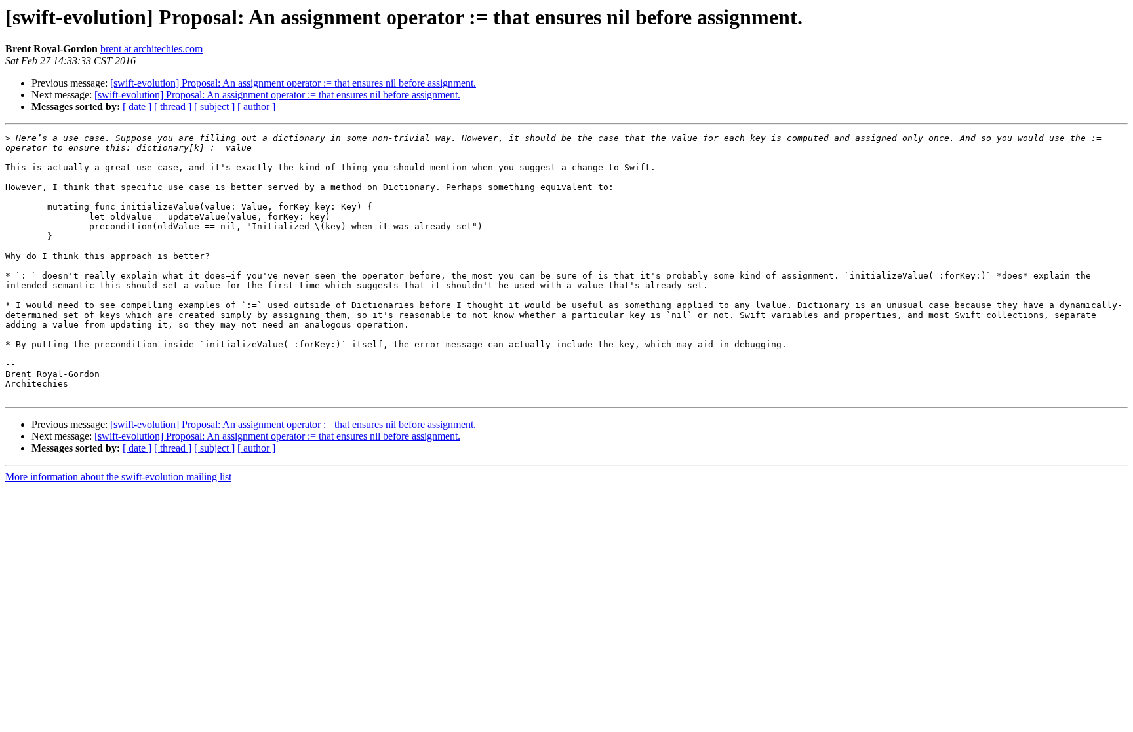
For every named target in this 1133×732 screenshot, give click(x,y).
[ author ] (256, 106)
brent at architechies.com (151, 48)
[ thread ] (172, 106)
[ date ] (137, 106)
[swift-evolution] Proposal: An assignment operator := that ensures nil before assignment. (293, 82)
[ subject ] (214, 106)
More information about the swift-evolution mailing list (118, 476)
